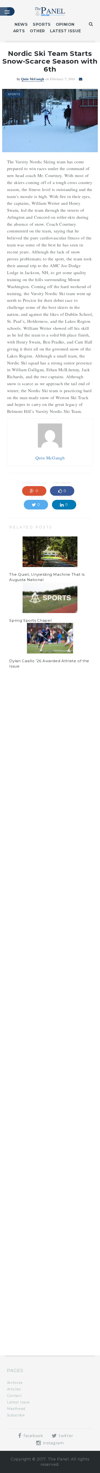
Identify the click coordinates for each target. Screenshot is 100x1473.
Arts (19, 31)
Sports (42, 24)
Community (34, 732)
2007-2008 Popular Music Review (42, 1292)
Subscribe (16, 1415)
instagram (53, 1443)
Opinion (65, 24)
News (21, 24)
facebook (33, 1435)
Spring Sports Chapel (30, 620)
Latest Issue (65, 31)
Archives (15, 1383)
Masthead (16, 1409)
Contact (14, 1396)
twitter (65, 1435)
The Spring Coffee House (34, 1252)
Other (37, 31)
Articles (14, 1389)
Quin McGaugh (32, 78)
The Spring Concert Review (36, 1333)
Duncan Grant (32, 716)
